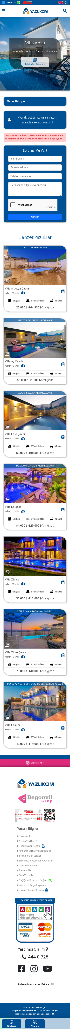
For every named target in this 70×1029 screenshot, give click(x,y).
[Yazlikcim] (35, 11)
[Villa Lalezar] (35, 483)
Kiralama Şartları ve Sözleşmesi (35, 851)
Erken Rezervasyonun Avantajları (36, 860)
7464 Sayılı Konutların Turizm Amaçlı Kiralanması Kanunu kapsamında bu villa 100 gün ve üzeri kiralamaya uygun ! (34, 137)
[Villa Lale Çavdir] (35, 410)
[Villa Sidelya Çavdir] (35, 265)
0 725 (11, 2)
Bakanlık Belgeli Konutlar (31, 890)
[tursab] (28, 2)
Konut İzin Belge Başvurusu (33, 885)
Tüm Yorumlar (26, 875)
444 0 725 (38, 957)
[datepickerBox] (63, 291)
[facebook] (22, 968)
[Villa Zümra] (35, 556)
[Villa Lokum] (35, 701)
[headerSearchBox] (65, 11)
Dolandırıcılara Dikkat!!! (35, 984)
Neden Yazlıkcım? (28, 841)
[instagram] (34, 968)
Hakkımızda (25, 836)
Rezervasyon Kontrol (29, 846)
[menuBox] (3, 11)
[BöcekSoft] (53, 1014)
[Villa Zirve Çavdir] (35, 628)
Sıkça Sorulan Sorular (30, 855)
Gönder (35, 217)
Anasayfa (18, 51)
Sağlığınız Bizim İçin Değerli (33, 880)
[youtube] (47, 968)
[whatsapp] (19, 2)
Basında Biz (25, 870)
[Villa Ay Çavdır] (35, 338)
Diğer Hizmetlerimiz (29, 865)
